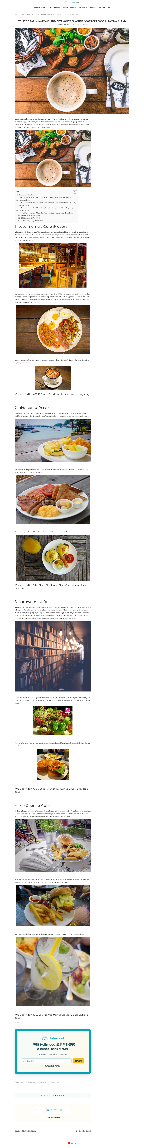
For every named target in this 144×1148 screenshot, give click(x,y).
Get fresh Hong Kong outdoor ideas (32, 221)
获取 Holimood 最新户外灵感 (30, 218)
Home (16, 14)
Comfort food (43, 1082)
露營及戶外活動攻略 (40, 7)
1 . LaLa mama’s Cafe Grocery (26, 195)
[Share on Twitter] (59, 1095)
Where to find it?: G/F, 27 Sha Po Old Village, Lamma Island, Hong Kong (47, 197)
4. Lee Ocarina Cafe (23, 210)
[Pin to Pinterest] (61, 1095)
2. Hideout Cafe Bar (23, 200)
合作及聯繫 (102, 7)
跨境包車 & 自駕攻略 (69, 7)
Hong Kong (19, 1082)
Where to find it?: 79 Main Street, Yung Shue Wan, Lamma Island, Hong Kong (48, 208)
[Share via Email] (63, 1095)
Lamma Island (31, 1082)
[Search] (128, 8)
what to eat (55, 1082)
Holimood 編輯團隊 (63, 24)
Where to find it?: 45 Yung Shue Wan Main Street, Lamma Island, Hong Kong (48, 213)
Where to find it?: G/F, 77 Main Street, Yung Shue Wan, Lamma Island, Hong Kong (50, 203)
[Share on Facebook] (57, 1095)
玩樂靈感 (92, 7)
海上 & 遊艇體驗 (54, 7)
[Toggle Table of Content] (74, 192)
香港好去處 (82, 7)
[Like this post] (55, 1095)
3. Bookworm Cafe (23, 205)
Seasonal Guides (26, 14)
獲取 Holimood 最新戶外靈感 (30, 215)
